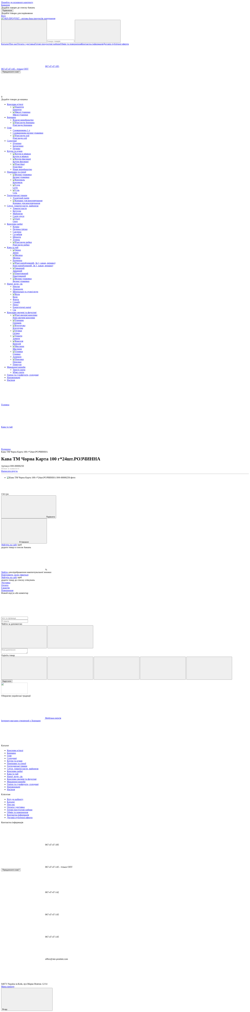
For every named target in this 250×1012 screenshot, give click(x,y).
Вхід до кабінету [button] (15, 799)
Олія (9, 127)
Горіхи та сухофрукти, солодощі (22, 375)
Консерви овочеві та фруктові (21, 312)
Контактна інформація (92, 44)
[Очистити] (98, 31)
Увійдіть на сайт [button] (9, 545)
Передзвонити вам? (11, 72)
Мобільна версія (53, 718)
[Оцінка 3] (116, 668)
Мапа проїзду (7, 986)
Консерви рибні (15, 224)
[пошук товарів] (24, 31)
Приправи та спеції (16, 172)
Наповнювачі (13, 377)
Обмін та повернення (70, 44)
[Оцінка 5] (209, 668)
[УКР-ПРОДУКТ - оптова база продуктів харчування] (14, 693)
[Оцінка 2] (70, 668)
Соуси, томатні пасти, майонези (22, 206)
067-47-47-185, (52, 66)
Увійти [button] (4, 572)
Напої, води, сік (15, 284)
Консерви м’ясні (15, 104)
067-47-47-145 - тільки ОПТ (15, 69)
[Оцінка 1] (24, 668)
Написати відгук (9, 471)
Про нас (13, 44)
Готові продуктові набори (47, 44)
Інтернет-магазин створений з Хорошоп (21, 720)
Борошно (11, 117)
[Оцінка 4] (163, 668)
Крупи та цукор (14, 151)
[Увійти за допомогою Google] (70, 636)
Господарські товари (17, 195)
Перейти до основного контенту (17, 2)
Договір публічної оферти (116, 44)
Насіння (11, 380)
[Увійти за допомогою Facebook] (24, 636)
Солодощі (12, 140)
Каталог (5, 44)
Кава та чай (12, 247)
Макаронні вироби (16, 367)
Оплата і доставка (26, 44)
